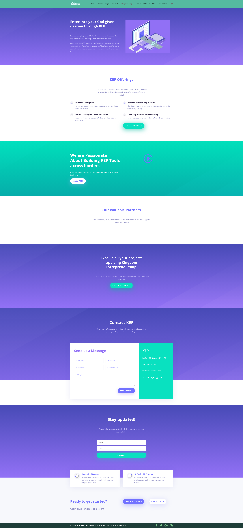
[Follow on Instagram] (157, 377)
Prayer (107, 4)
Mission (100, 4)
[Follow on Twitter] (148, 377)
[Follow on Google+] (152, 377)
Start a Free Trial (120, 285)
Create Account (132, 501)
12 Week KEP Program (84, 102)
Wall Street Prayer (81, 525)
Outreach (115, 4)
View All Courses (132, 126)
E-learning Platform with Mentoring (142, 114)
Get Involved (163, 4)
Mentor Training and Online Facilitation (91, 114)
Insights (152, 4)
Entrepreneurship (126, 4)
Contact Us (156, 501)
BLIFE (145, 4)
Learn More (78, 181)
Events (139, 4)
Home (93, 4)
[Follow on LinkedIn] (161, 377)
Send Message (126, 390)
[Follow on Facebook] (143, 377)
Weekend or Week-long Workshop (142, 102)
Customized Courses (90, 474)
